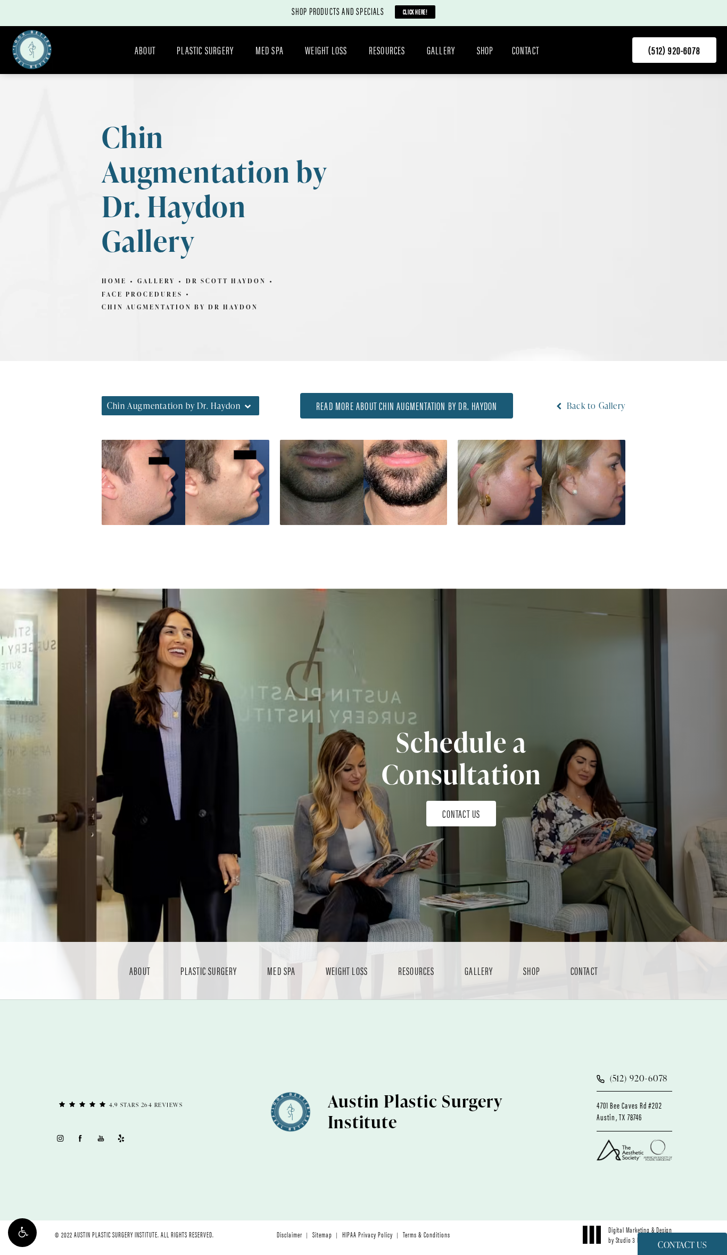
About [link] (145, 50)
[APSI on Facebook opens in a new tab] (80, 1138)
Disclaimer (289, 1234)
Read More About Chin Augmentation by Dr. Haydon (406, 405)
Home (114, 280)
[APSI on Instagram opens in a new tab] (60, 1138)
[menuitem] (146, 50)
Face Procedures (142, 294)
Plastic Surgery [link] (205, 50)
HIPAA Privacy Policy (367, 1234)
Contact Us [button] (682, 1245)
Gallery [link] (441, 50)
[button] (22, 1232)
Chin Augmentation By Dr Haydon (180, 306)
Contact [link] (525, 50)
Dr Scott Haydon (226, 280)
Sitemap (322, 1234)
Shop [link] (485, 50)
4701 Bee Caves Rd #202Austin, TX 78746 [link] (629, 1111)
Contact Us (461, 813)
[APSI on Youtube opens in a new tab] (101, 1138)
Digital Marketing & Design (640, 1234)
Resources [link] (387, 50)
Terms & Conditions (426, 1234)
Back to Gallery (595, 405)
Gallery (156, 280)
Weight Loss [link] (326, 50)
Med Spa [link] (269, 50)
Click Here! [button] (415, 11)
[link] (674, 50)
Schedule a (462, 758)
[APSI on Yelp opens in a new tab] (121, 1138)
